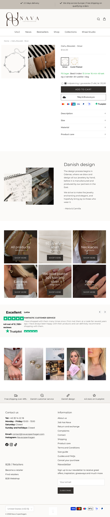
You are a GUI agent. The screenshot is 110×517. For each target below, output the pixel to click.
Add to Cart (83, 89)
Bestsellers (42, 32)
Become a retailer (14, 470)
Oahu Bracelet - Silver (20, 41)
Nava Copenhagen (18, 514)
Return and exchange (68, 426)
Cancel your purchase (68, 460)
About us (62, 418)
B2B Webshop (12, 478)
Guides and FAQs (66, 456)
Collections (71, 32)
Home (6, 41)
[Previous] (100, 312)
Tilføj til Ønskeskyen (86, 97)
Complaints (63, 431)
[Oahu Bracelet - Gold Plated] (74, 64)
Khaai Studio (89, 32)
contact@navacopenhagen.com (28, 434)
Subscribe (65, 490)
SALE (17, 32)
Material (65, 127)
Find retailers (12, 474)
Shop (56, 32)
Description (67, 113)
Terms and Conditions (69, 447)
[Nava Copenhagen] (22, 19)
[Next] (105, 312)
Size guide (63, 452)
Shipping (62, 439)
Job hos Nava (64, 422)
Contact (62, 435)
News (28, 32)
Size (63, 120)
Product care (67, 134)
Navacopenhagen (26, 437)
